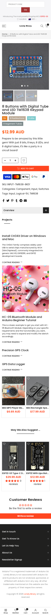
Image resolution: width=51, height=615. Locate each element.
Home (4, 34)
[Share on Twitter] (7, 200)
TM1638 (34, 193)
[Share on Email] (25, 200)
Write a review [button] (25, 516)
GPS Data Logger (13, 364)
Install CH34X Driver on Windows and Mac (24, 237)
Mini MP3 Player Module (14, 407)
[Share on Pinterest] (12, 200)
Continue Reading (11, 262)
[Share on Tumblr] (16, 200)
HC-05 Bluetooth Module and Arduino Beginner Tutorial (22, 318)
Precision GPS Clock (15, 350)
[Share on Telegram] (20, 200)
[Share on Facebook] (3, 200)
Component (23, 189)
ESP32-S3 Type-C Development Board (22, 473)
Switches (43, 189)
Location (23, 19)
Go (25, 9)
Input (34, 189)
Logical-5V (22, 193)
